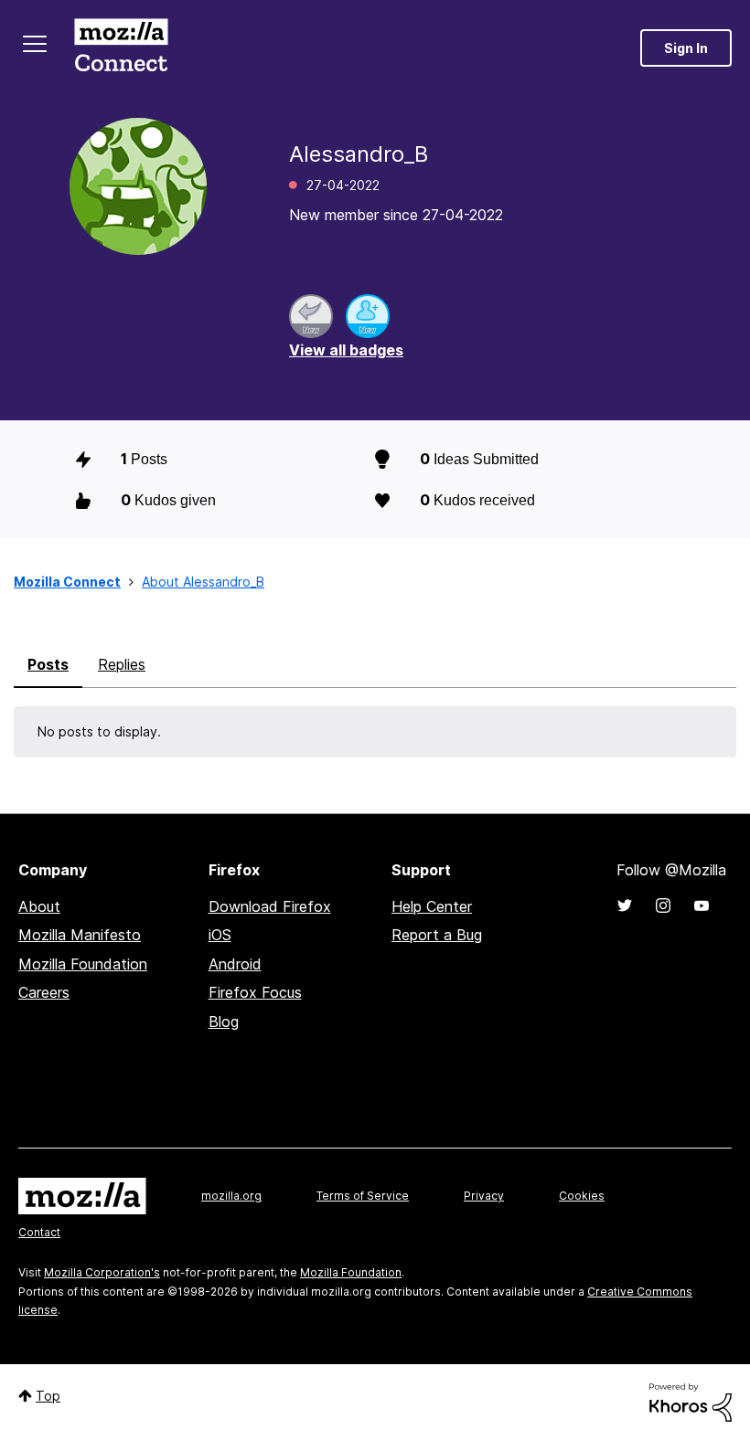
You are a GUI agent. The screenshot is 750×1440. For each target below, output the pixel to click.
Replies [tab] (121, 664)
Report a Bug (436, 935)
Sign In (686, 48)
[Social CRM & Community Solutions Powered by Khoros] (690, 1401)
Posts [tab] (48, 664)
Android (235, 964)
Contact (39, 1232)
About (39, 906)
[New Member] (368, 316)
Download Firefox (270, 906)
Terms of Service (362, 1195)
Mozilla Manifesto (79, 935)
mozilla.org (231, 1195)
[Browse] (34, 43)
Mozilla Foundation (82, 964)
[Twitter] (624, 905)
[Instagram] (663, 905)
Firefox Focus (255, 992)
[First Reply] (311, 316)
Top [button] (48, 1395)
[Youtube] (701, 905)
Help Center (431, 906)
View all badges (346, 350)
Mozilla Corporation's (102, 1272)
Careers (44, 992)
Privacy (484, 1195)
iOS (220, 935)
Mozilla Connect (121, 48)
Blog (224, 1021)
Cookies (582, 1195)
